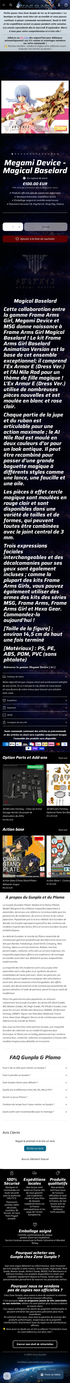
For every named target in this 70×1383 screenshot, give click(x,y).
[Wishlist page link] (51, 5)
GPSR (9, 715)
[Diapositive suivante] (63, 792)
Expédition (12, 700)
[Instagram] (22, 1370)
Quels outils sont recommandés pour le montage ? (28, 1111)
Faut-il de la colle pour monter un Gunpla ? (24, 1068)
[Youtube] (28, 1370)
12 (45, 153)
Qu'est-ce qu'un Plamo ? (15, 1097)
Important (11, 707)
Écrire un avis (35, 1148)
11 (42, 153)
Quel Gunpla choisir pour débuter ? (20, 1082)
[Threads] (45, 1370)
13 (48, 153)
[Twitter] (39, 1370)
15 (54, 153)
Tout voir (62, 758)
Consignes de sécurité (17, 722)
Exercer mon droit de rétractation (35, 1344)
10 (39, 153)
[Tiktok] (33, 1370)
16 (57, 153)
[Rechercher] (10, 4)
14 (51, 153)
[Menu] (3, 5)
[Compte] (59, 4)
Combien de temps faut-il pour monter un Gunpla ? (28, 1104)
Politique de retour (15, 676)
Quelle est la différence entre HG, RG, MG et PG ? (28, 1090)
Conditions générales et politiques (35, 1362)
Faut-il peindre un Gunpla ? (16, 1075)
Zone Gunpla (39, 1354)
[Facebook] (16, 1370)
